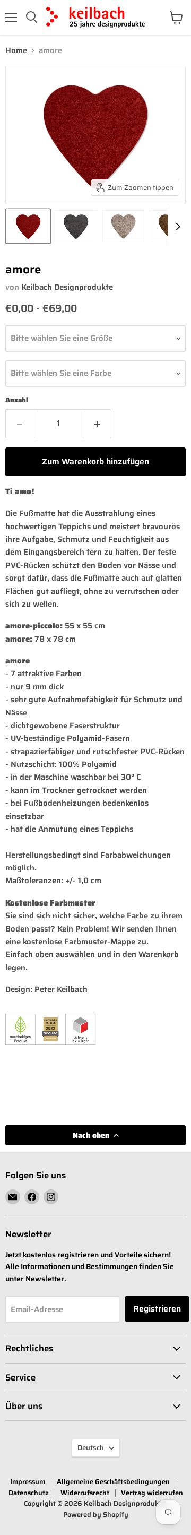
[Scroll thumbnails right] (176, 226)
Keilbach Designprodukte (67, 287)
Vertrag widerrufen (152, 1492)
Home (16, 50)
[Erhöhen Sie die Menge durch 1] (97, 423)
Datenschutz (28, 1492)
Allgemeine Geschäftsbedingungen (113, 1481)
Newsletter (44, 1278)
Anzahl (16, 400)
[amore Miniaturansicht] (28, 226)
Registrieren (157, 1308)
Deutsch (90, 1447)
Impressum (27, 1481)
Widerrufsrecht (84, 1492)
